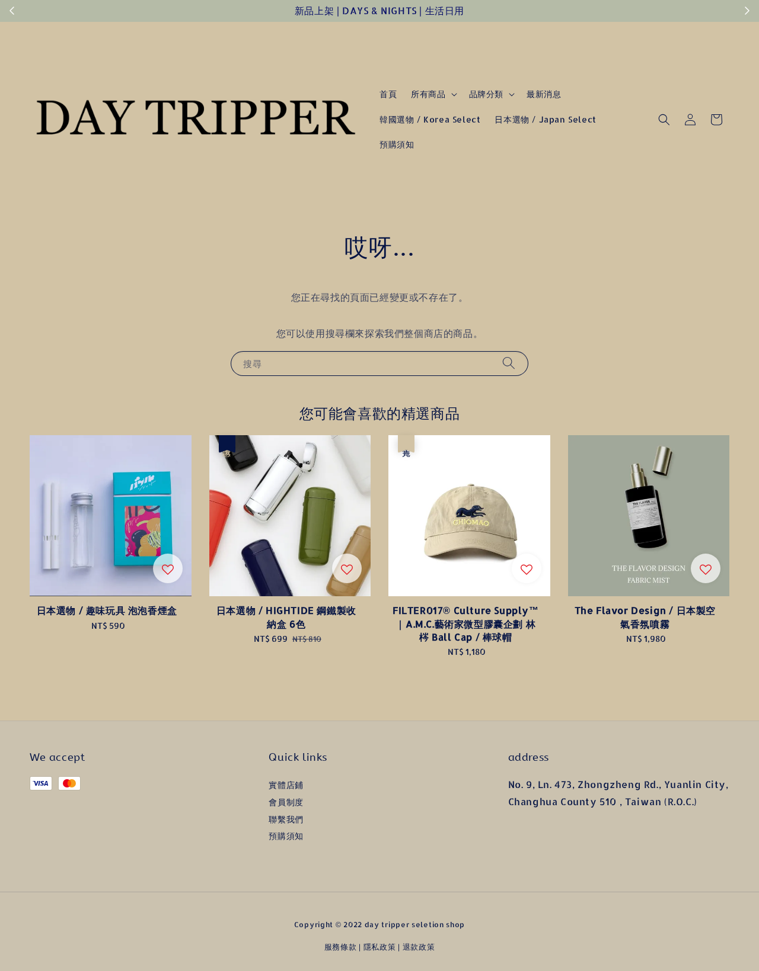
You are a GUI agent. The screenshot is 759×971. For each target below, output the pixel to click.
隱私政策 (379, 946)
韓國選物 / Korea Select (430, 119)
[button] (664, 120)
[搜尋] (509, 363)
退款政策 (419, 946)
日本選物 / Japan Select (545, 119)
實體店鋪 (286, 785)
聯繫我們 (286, 819)
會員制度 (286, 802)
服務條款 (340, 946)
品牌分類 (486, 94)
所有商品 (428, 94)
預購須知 (397, 144)
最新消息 (544, 94)
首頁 (388, 94)
